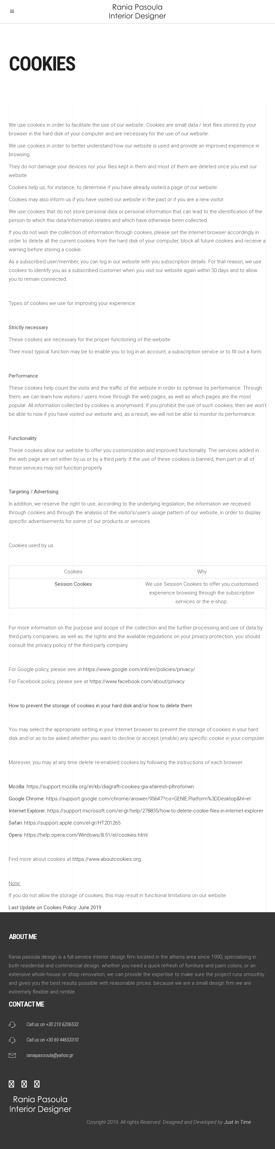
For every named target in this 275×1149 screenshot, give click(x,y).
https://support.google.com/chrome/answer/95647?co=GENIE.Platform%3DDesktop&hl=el (148, 799)
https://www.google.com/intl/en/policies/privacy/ (139, 669)
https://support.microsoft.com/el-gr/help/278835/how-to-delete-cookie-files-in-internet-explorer (155, 811)
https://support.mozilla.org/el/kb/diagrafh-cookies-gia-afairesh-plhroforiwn (110, 787)
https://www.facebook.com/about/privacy (137, 681)
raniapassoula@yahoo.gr (49, 1055)
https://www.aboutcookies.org (106, 859)
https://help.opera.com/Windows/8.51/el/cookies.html (86, 835)
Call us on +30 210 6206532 (52, 1024)
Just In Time (237, 1122)
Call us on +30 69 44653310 (52, 1040)
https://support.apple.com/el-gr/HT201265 (72, 823)
